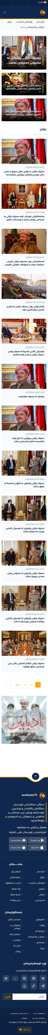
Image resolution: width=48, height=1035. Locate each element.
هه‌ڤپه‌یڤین (40, 919)
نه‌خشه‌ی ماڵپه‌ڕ (14, 919)
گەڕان (7, 996)
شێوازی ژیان (16, 871)
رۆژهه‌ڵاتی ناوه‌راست (24, 22)
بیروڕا (43, 948)
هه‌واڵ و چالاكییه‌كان (36, 937)
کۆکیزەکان (24, 1018)
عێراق (42, 877)
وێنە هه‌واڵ (16, 889)
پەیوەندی (17, 940)
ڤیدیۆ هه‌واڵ (15, 894)
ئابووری (42, 889)
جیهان (9, 22)
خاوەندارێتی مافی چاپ (38, 1018)
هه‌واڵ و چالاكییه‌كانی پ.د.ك (32, 27)
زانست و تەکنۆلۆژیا (13, 883)
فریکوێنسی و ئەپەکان (15, 926)
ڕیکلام (18, 951)
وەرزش (42, 894)
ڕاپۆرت (42, 925)
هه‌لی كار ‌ (17, 945)
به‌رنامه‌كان (40, 942)
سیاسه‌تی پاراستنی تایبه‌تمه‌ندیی (19, 1013)
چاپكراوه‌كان (40, 931)
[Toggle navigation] (5, 12)
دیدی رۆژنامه (15, 900)
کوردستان (40, 22)
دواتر (18, 685)
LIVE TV (26, 1030)
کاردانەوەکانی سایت (39, 1013)
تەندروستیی (40, 900)
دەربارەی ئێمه (15, 934)
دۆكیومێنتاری (15, 877)
